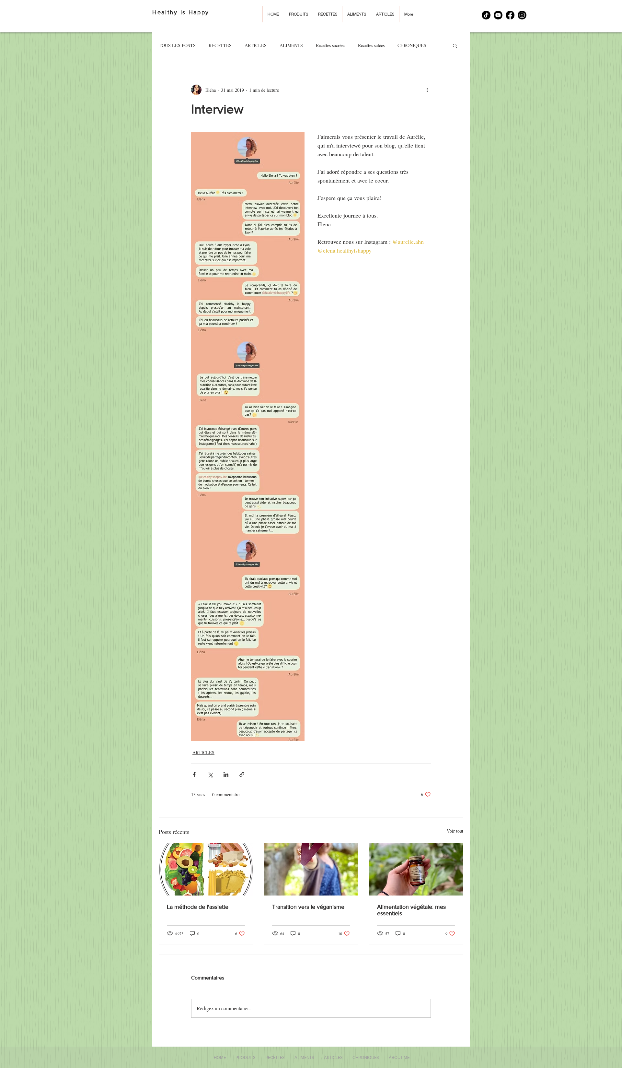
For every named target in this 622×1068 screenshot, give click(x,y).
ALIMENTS (291, 45)
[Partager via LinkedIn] (226, 774)
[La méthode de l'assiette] (206, 869)
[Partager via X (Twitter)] (210, 774)
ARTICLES (256, 45)
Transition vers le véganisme (308, 907)
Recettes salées (371, 45)
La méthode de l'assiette (197, 907)
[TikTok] (486, 15)
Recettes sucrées (330, 45)
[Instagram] (522, 15)
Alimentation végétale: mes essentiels (411, 910)
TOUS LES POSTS (177, 45)
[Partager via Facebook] (194, 774)
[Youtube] (498, 15)
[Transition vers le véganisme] (311, 869)
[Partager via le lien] (242, 774)
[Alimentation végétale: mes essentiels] (416, 869)
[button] (455, 45)
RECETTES (220, 45)
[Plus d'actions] (427, 90)
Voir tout (455, 831)
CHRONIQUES (411, 45)
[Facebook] (510, 15)
